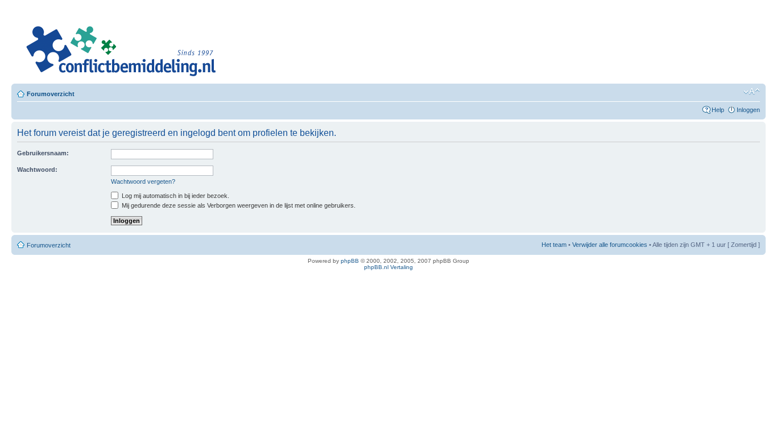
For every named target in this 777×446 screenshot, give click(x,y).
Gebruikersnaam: (43, 153)
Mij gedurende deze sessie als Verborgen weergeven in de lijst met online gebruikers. (238, 205)
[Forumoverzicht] (119, 44)
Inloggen (748, 109)
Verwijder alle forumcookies (609, 244)
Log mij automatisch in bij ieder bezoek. (174, 195)
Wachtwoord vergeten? (143, 181)
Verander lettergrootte (751, 91)
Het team (554, 244)
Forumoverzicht (51, 93)
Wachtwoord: (37, 169)
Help (718, 109)
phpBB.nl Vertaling (388, 267)
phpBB (350, 261)
